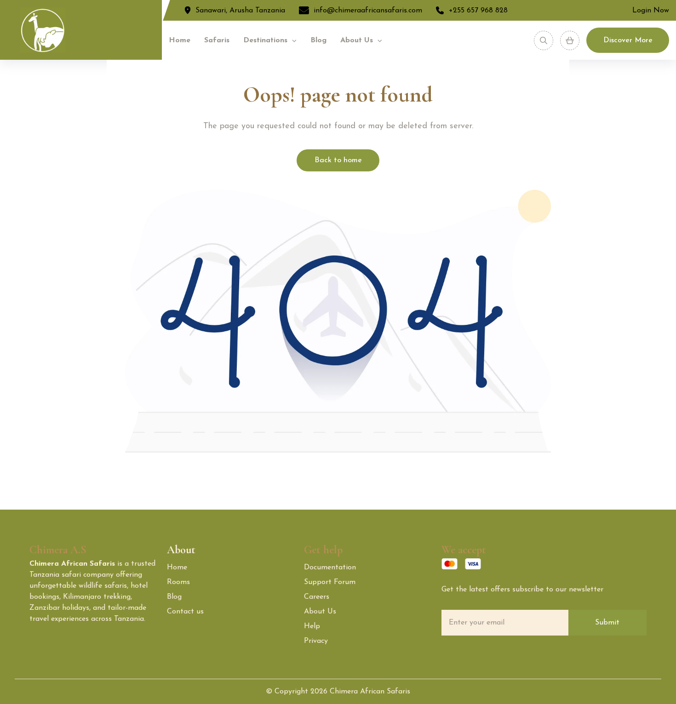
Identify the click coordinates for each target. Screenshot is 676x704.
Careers (316, 597)
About (181, 549)
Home (179, 40)
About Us (356, 40)
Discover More (628, 40)
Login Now (650, 10)
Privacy (316, 641)
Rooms (178, 582)
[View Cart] (569, 40)
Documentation (330, 567)
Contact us (185, 611)
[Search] (543, 40)
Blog (318, 40)
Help (312, 626)
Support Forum (329, 582)
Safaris (216, 40)
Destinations (265, 40)
